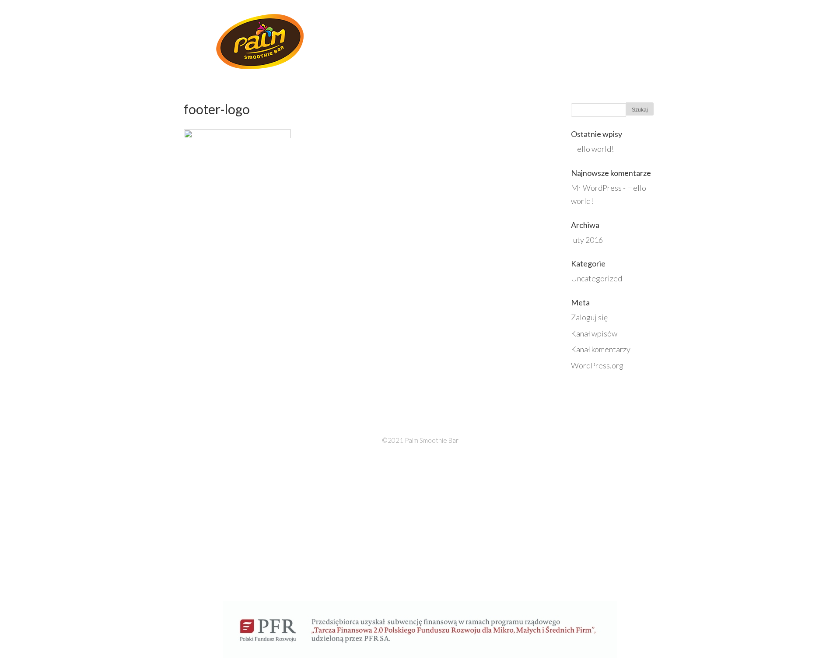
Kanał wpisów (594, 333)
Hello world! (592, 149)
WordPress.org (597, 365)
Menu (562, 38)
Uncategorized (596, 278)
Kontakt (638, 38)
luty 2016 (587, 240)
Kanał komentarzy (600, 349)
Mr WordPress (596, 188)
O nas (476, 38)
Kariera (597, 38)
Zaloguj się (589, 317)
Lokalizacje (518, 38)
